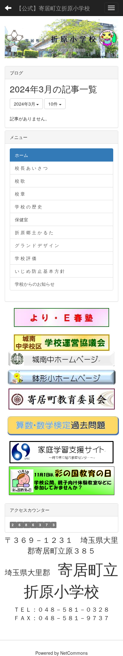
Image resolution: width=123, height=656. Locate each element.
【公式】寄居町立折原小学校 (53, 8)
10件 (53, 104)
